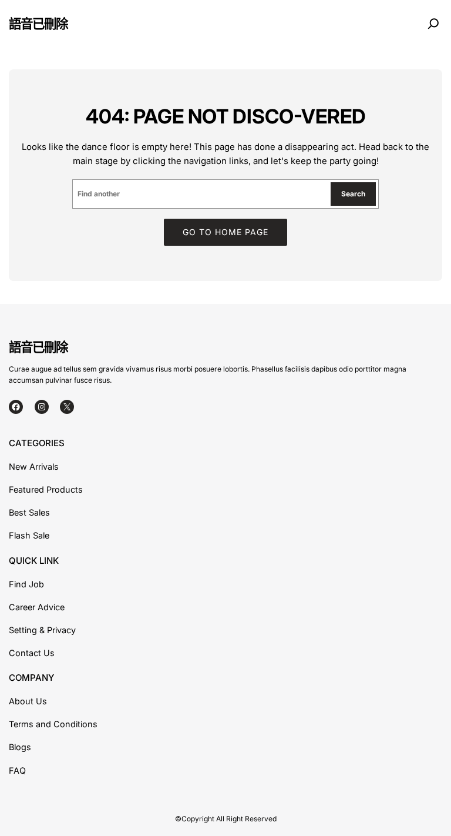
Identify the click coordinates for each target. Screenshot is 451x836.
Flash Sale (29, 535)
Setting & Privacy (42, 630)
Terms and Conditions (53, 724)
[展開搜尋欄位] (433, 23)
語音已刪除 (38, 23)
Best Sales (29, 512)
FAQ (17, 770)
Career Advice (37, 607)
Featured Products (46, 489)
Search (353, 193)
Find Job (26, 584)
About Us (28, 701)
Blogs (20, 747)
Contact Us (32, 653)
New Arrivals (34, 466)
